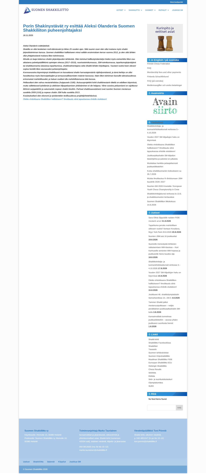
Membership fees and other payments (164, 72)
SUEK (151, 386)
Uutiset (119, 10)
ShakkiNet (153, 346)
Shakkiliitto (134, 10)
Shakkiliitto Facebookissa (160, 343)
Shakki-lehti (154, 339)
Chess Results (155, 369)
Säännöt (149, 10)
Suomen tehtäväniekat (158, 353)
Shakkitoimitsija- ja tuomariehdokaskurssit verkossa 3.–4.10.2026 (163, 129)
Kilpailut (162, 10)
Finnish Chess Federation (158, 64)
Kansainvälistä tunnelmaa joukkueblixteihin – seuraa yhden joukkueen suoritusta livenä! (163, 319)
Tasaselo (153, 349)
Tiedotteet (157, 122)
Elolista (152, 376)
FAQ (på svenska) (155, 81)
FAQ (149, 68)
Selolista (152, 373)
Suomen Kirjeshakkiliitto (159, 356)
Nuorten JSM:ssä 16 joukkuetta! (163, 236)
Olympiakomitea (156, 382)
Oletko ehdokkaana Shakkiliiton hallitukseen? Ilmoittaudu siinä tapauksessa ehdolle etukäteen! (65, 99)
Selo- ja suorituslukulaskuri (160, 379)
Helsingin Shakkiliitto (158, 366)
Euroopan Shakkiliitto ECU (160, 362)
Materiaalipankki (176, 2)
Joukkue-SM (177, 10)
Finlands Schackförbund (158, 76)
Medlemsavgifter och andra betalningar (164, 85)
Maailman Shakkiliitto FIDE (160, 359)
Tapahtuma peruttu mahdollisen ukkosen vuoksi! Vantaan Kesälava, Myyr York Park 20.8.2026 (164, 228)
